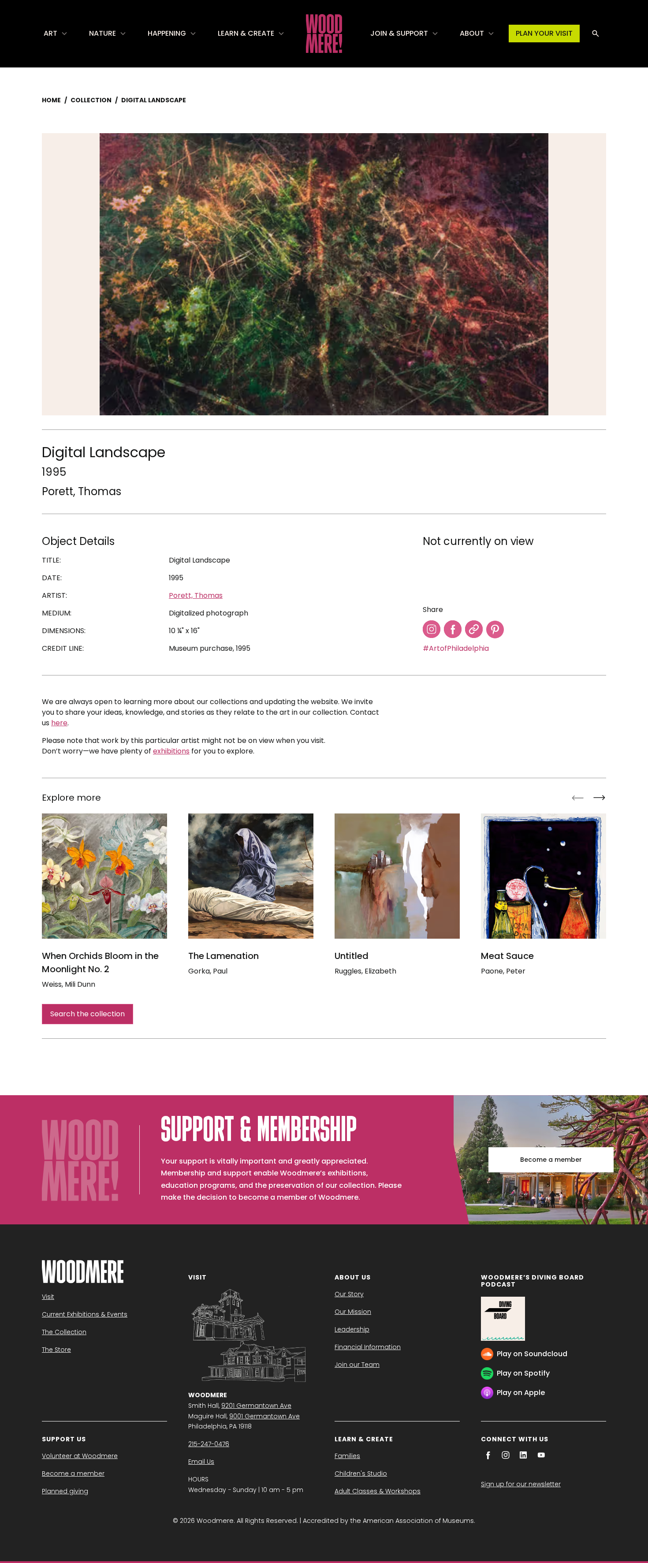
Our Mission (353, 1311)
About (472, 33)
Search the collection (87, 1014)
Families (347, 1455)
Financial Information (368, 1346)
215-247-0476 (208, 1444)
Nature (102, 33)
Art (50, 33)
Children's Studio (361, 1473)
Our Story (349, 1294)
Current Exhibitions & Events (84, 1314)
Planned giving (65, 1491)
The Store (56, 1349)
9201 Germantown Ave (256, 1405)
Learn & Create (246, 33)
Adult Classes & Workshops (378, 1491)
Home (51, 100)
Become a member (551, 1159)
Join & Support (399, 33)
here (59, 723)
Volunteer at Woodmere (80, 1455)
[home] (324, 33)
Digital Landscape (153, 100)
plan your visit (544, 33)
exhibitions (171, 751)
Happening (167, 33)
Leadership (352, 1329)
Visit (48, 1296)
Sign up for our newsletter (521, 1484)
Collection (91, 100)
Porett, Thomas (81, 491)
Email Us (201, 1461)
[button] (56, 33)
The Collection (64, 1331)
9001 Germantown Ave (264, 1416)
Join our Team (357, 1364)
